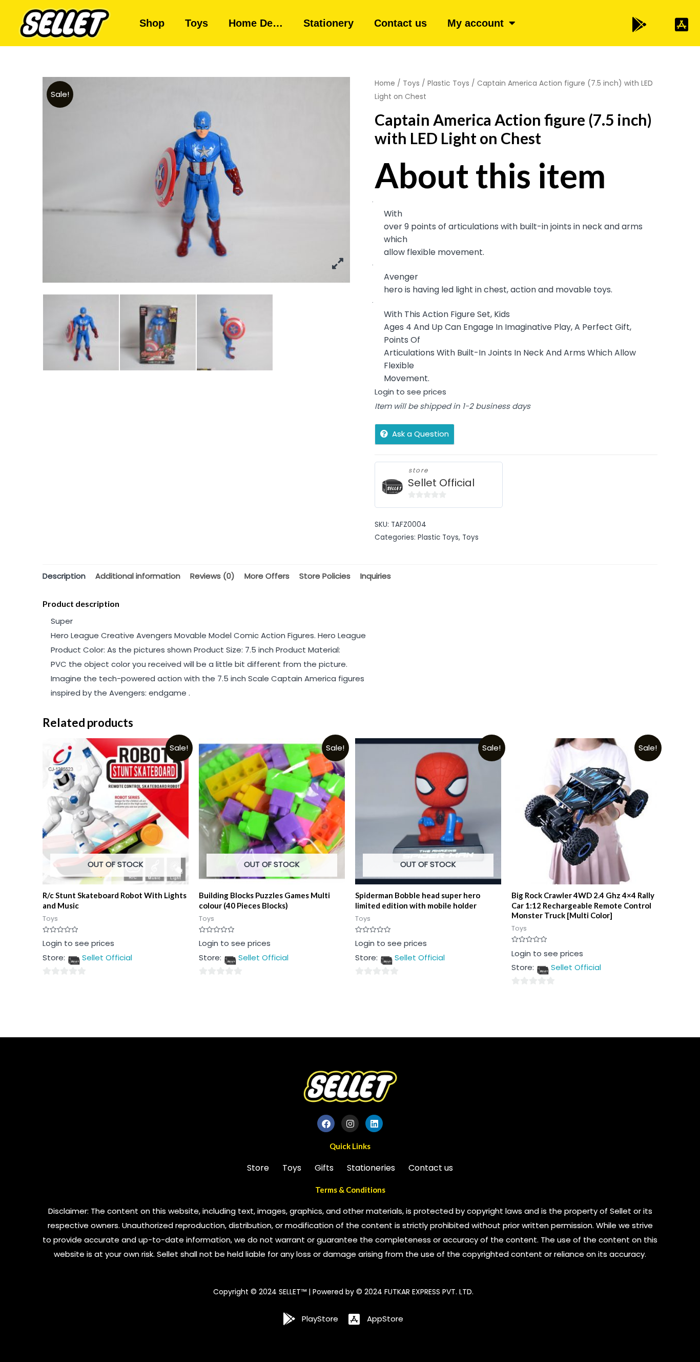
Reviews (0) (212, 575)
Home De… (256, 23)
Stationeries (371, 1168)
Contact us (400, 23)
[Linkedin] (374, 1123)
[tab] (64, 576)
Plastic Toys (448, 83)
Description (64, 575)
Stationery (328, 23)
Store (258, 1168)
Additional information (137, 575)
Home (385, 83)
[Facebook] (326, 1123)
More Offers (267, 575)
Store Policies (325, 575)
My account (475, 23)
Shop (151, 23)
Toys (196, 23)
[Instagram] (350, 1123)
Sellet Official (441, 483)
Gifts (324, 1168)
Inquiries (375, 575)
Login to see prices (410, 391)
